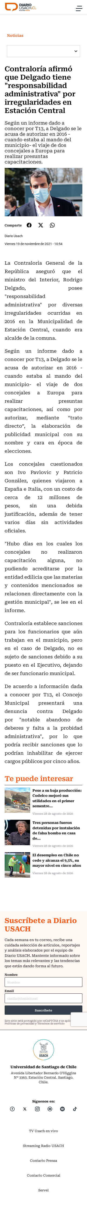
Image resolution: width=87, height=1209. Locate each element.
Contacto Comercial (43, 1175)
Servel (43, 1190)
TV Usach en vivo (43, 1130)
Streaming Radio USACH (43, 1145)
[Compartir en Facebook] (29, 225)
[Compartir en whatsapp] (52, 225)
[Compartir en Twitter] (41, 225)
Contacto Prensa (43, 1160)
